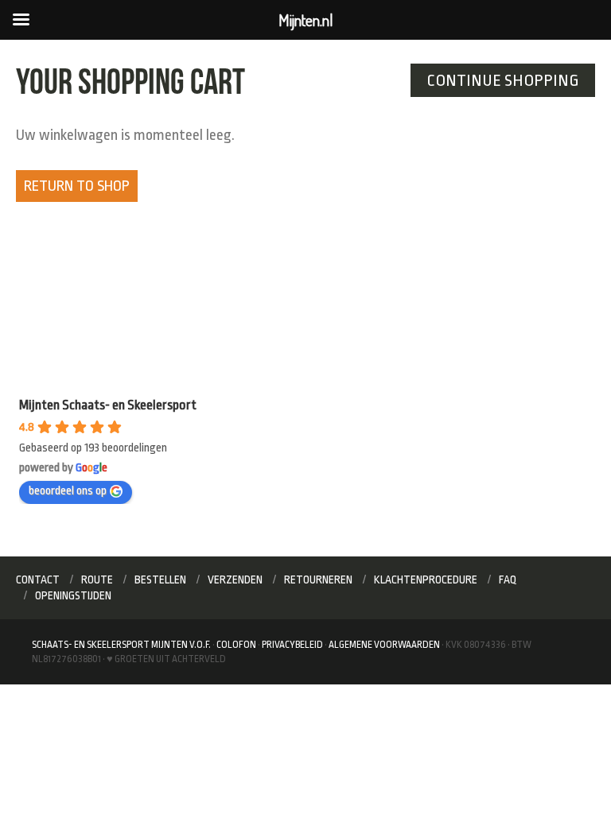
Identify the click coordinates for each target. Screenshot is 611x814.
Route (97, 579)
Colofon (236, 644)
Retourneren (318, 579)
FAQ (508, 579)
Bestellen (160, 579)
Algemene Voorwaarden (384, 644)
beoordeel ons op (68, 491)
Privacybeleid (292, 644)
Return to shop (77, 186)
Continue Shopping (502, 80)
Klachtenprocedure (425, 579)
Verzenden (235, 579)
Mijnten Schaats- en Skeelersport (108, 405)
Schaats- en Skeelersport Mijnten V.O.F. (121, 644)
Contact (38, 579)
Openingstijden (73, 595)
